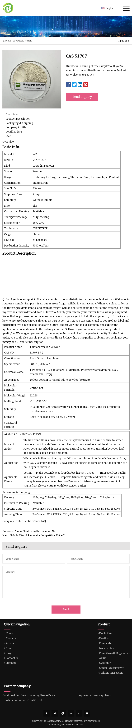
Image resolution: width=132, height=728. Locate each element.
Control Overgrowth (111, 668)
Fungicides (106, 643)
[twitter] (55, 713)
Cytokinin (105, 663)
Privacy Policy (92, 720)
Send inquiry (82, 96)
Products (18, 40)
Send (66, 609)
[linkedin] (71, 713)
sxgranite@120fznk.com (70, 724)
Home (8, 40)
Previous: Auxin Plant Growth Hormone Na (28, 531)
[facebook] (46, 713)
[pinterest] (63, 713)
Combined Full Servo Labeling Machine (26, 695)
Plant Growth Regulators (114, 653)
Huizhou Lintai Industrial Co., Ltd (22, 700)
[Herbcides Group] (8, 8)
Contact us (12, 658)
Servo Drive (48, 695)
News (9, 648)
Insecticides (106, 648)
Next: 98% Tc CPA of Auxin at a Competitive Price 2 (33, 535)
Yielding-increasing (111, 672)
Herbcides (105, 633)
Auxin (28, 40)
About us (11, 638)
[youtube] (87, 713)
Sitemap (11, 663)
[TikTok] (79, 713)
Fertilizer (105, 638)
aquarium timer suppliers (95, 695)
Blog (8, 653)
